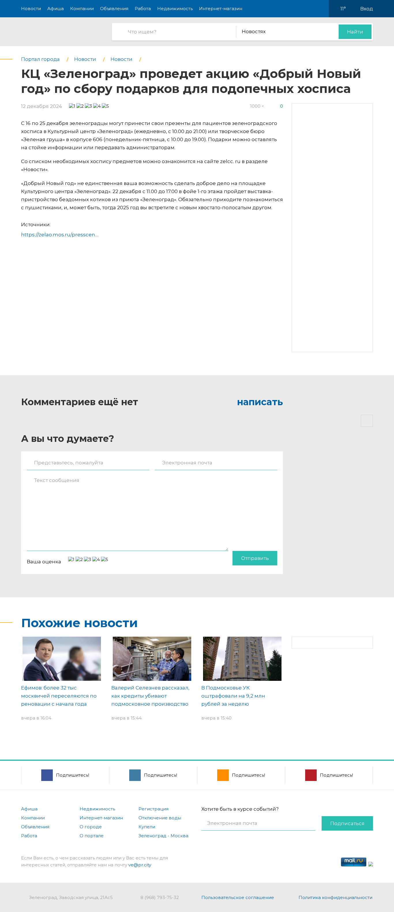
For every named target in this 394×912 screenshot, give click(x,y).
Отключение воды (159, 818)
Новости (31, 8)
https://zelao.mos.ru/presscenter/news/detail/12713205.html (95, 235)
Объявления (114, 8)
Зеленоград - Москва (163, 835)
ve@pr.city (139, 865)
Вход (366, 9)
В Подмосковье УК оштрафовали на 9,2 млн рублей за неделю (233, 696)
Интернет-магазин (220, 8)
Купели (146, 826)
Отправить (255, 558)
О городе (91, 826)
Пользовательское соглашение (237, 897)
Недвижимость (175, 8)
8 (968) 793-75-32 (159, 897)
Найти (355, 32)
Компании (82, 8)
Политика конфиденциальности (335, 897)
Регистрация (153, 809)
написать (260, 402)
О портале (92, 835)
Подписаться (347, 823)
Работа (143, 8)
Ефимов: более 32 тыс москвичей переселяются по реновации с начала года (59, 696)
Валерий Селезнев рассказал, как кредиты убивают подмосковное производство (150, 696)
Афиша (55, 8)
